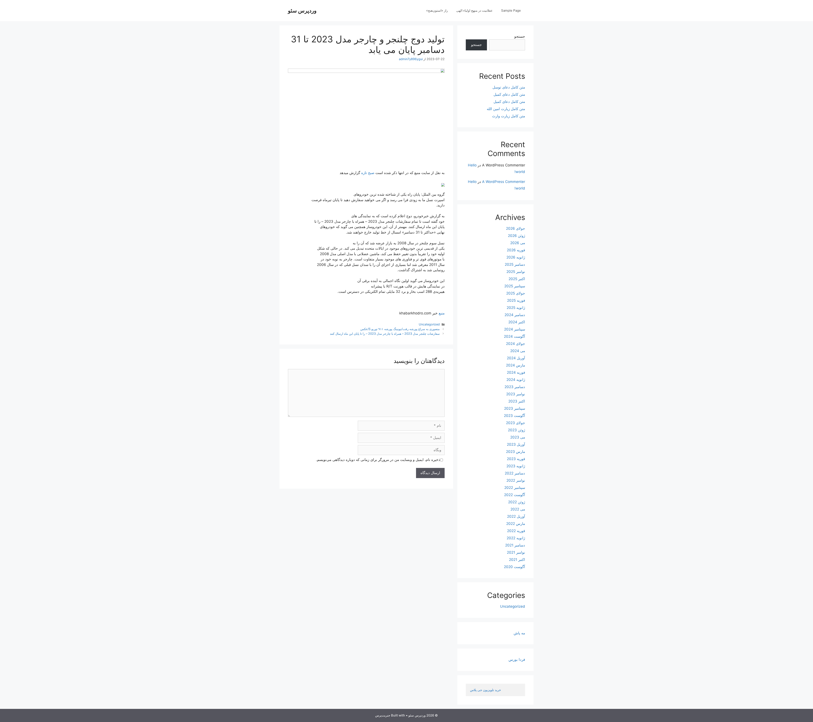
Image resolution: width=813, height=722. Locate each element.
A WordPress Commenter (503, 182)
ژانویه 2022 (516, 538)
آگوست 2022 (514, 495)
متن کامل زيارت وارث (508, 116)
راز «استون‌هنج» (437, 10)
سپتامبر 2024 (514, 329)
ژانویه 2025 (516, 308)
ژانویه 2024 (515, 380)
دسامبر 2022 (515, 473)
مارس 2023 (515, 452)
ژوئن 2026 (516, 236)
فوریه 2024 (516, 372)
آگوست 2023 (514, 416)
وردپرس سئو (302, 10)
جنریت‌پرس (382, 715)
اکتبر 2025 (517, 279)
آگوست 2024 (514, 336)
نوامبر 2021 (516, 552)
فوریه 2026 (516, 250)
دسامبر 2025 (515, 264)
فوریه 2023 (516, 459)
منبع (442, 313)
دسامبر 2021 (515, 545)
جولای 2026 (515, 228)
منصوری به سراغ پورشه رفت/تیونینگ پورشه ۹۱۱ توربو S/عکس (400, 329)
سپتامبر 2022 (514, 487)
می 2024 (517, 351)
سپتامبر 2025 (514, 286)
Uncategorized (429, 324)
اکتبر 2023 (516, 401)
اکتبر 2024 (516, 322)
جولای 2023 (515, 423)
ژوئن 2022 (516, 502)
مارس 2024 (515, 365)
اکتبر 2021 (517, 559)
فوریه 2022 (516, 531)
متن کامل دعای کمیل (509, 94)
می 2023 (517, 437)
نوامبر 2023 (515, 394)
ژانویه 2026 (515, 257)
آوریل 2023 (516, 444)
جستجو (519, 36)
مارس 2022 (515, 523)
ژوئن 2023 (516, 430)
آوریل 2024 (516, 358)
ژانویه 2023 (515, 466)
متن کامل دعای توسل (508, 87)
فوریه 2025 (516, 300)
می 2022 (517, 509)
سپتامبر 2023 (514, 408)
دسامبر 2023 (515, 387)
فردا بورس (517, 659)
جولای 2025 (515, 293)
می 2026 (517, 243)
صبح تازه (367, 173)
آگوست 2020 (514, 567)
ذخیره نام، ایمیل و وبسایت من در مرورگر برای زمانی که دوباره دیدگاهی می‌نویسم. (378, 460)
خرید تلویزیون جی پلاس (486, 690)
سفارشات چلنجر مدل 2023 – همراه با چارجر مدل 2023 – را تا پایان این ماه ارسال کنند (385, 333)
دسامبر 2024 (515, 315)
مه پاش (519, 633)
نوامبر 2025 (515, 272)
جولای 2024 (515, 344)
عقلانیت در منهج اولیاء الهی (474, 10)
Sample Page (511, 10)
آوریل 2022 (516, 516)
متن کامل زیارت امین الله (506, 109)
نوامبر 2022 (515, 480)
